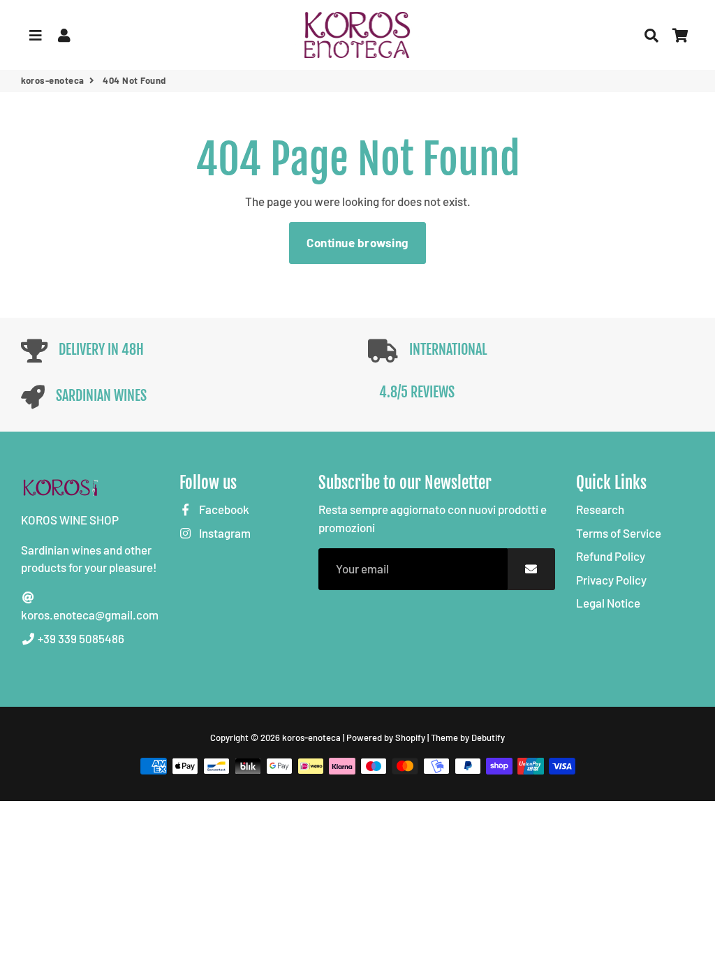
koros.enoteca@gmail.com (90, 615)
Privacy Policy (611, 580)
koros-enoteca (52, 80)
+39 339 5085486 (80, 638)
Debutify (488, 737)
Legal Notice (608, 603)
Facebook (223, 509)
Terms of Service (618, 533)
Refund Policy (610, 556)
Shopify (410, 737)
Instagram (224, 533)
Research (600, 509)
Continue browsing (357, 242)
